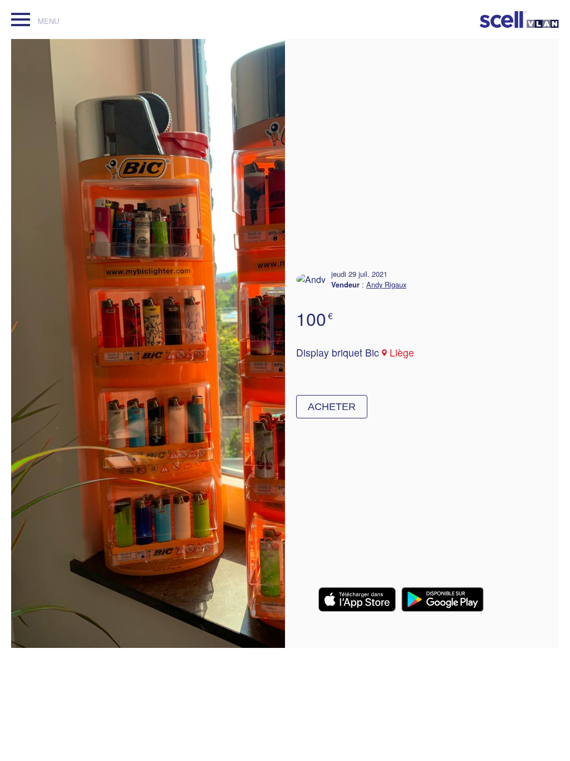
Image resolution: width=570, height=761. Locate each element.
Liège (402, 352)
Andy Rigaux (386, 284)
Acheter (332, 406)
